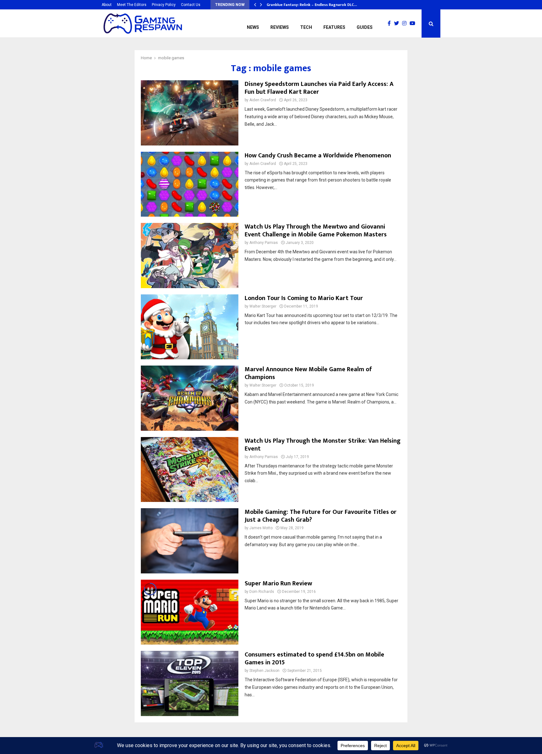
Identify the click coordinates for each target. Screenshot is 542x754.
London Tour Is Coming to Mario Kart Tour (304, 298)
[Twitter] (398, 23)
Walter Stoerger (262, 306)
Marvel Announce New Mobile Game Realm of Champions (308, 373)
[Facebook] (391, 23)
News (253, 27)
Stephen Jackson (264, 670)
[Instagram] (406, 23)
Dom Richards (261, 591)
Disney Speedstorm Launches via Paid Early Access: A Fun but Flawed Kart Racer (319, 88)
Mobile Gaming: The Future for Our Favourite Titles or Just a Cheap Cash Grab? (320, 516)
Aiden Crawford (262, 100)
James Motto (261, 528)
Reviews (279, 27)
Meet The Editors (131, 5)
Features (334, 27)
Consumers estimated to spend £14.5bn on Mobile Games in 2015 (314, 658)
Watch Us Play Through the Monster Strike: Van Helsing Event (323, 444)
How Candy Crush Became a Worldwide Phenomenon (318, 155)
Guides (365, 27)
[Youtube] (414, 23)
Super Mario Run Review (278, 583)
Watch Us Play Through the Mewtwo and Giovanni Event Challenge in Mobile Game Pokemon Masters (316, 230)
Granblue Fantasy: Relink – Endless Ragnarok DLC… (312, 5)
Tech (306, 27)
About (107, 5)
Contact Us (190, 5)
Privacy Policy (164, 5)
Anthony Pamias (263, 242)
